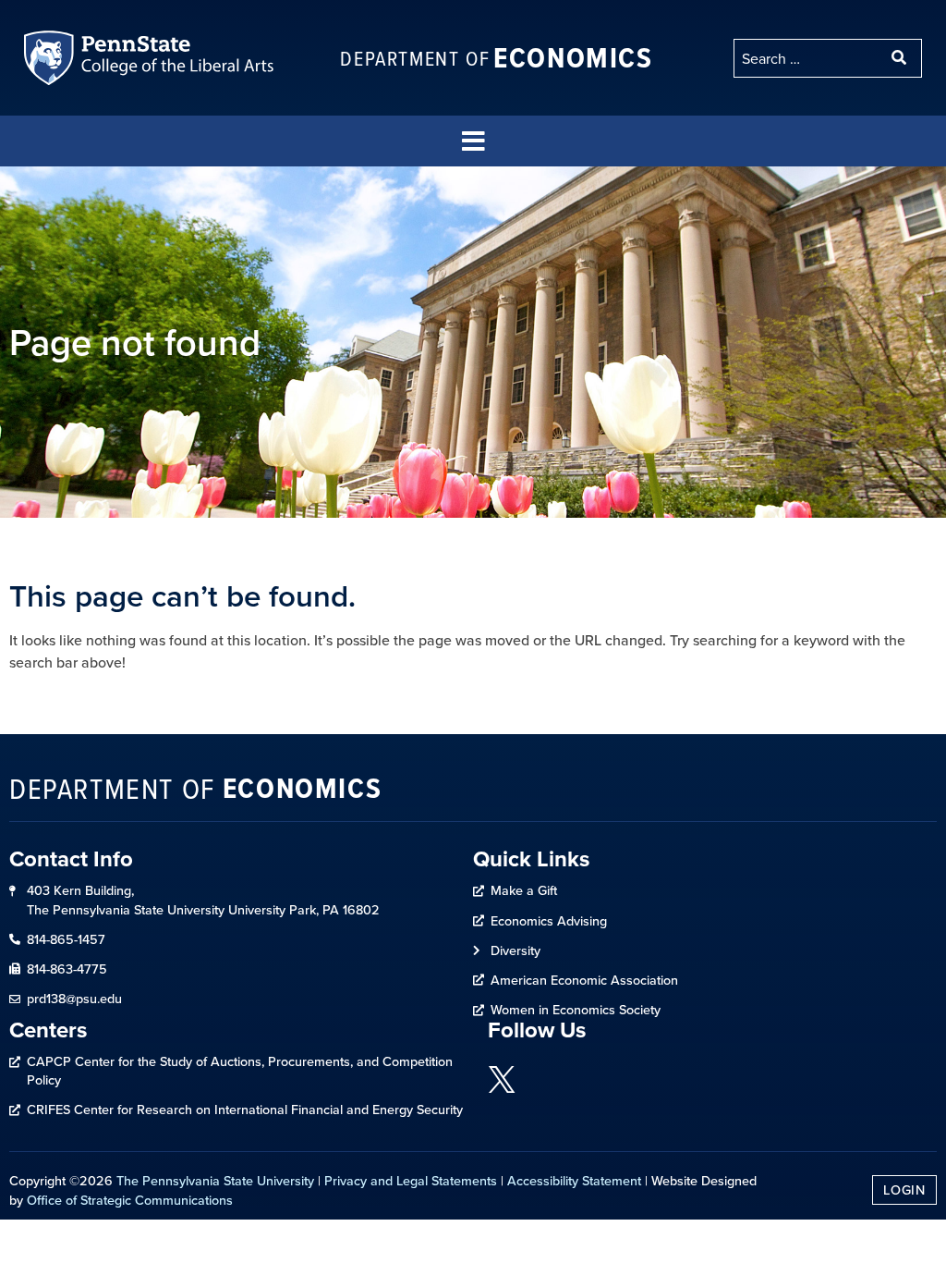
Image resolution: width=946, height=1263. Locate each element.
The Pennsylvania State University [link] (215, 1180)
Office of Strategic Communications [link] (130, 1199)
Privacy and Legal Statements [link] (410, 1180)
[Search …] (807, 58)
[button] (473, 141)
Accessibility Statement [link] (574, 1180)
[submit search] (900, 58)
